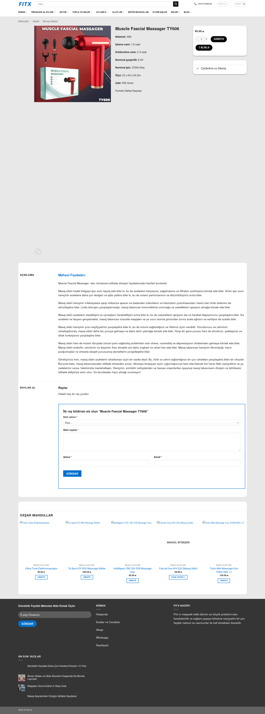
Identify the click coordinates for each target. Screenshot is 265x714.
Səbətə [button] (41, 577)
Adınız (67, 457)
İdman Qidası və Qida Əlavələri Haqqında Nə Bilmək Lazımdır (56, 677)
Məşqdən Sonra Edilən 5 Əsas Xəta (46, 685)
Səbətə (219, 39)
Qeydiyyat (102, 645)
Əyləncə (101, 12)
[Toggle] (198, 69)
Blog (187, 12)
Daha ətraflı (178, 577)
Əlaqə (99, 630)
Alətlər (117, 12)
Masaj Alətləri (50, 21)
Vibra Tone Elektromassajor (41, 568)
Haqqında (102, 614)
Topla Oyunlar (81, 12)
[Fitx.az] (25, 4)
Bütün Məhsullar (138, 12)
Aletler (36, 21)
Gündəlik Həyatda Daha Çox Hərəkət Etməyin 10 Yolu (56, 665)
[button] (240, 4)
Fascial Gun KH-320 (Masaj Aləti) (178, 568)
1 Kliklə (204, 47)
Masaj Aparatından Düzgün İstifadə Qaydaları (52, 696)
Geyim (63, 12)
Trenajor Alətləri (42, 12)
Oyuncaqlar (160, 12)
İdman (21, 12)
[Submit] (175, 4)
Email (158, 457)
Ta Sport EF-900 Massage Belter (87, 568)
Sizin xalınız (70, 416)
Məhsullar (23, 21)
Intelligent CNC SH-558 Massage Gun (132, 570)
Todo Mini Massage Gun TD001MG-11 (224, 570)
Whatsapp (102, 637)
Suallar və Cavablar (108, 622)
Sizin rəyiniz (71, 430)
